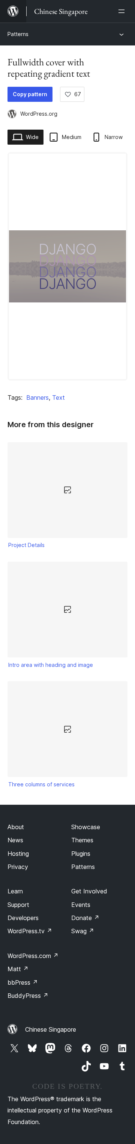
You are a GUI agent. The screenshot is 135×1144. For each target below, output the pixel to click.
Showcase (85, 827)
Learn (15, 891)
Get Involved (89, 891)
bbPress (23, 982)
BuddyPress (28, 995)
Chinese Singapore (50, 1029)
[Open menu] (123, 11)
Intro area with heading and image (50, 665)
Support (18, 904)
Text (58, 397)
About (16, 827)
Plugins (80, 853)
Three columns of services (41, 784)
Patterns (18, 34)
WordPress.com (33, 956)
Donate (85, 918)
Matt (18, 969)
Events (80, 904)
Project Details (26, 545)
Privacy (18, 866)
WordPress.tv (30, 931)
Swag (82, 931)
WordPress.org (38, 113)
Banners (37, 397)
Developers (23, 918)
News (15, 840)
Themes (82, 840)
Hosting (18, 853)
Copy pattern (30, 94)
